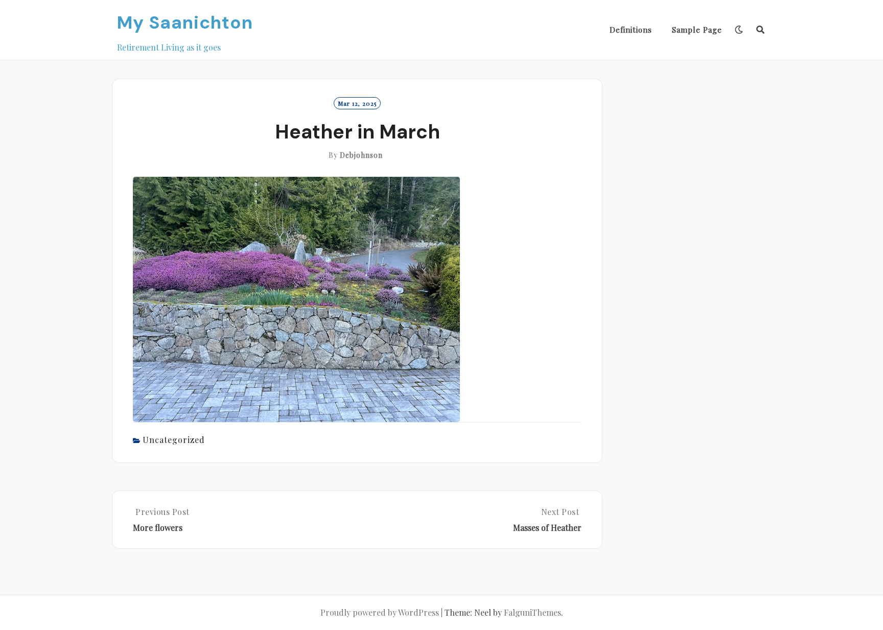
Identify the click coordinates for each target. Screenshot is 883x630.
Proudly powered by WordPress (379, 612)
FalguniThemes (532, 612)
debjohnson (361, 155)
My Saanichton (185, 22)
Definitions (631, 30)
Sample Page (697, 30)
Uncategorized (174, 439)
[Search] (760, 29)
